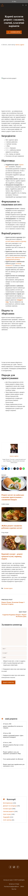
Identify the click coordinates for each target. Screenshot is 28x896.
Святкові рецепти (8, 811)
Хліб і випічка (7, 820)
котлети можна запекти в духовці (16, 241)
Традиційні (6, 817)
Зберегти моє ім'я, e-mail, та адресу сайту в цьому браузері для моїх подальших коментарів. (14, 663)
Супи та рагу (7, 814)
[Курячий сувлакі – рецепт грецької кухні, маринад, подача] (14, 549)
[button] (22, 5)
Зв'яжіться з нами (14, 884)
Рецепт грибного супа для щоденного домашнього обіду (12, 752)
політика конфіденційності (11, 886)
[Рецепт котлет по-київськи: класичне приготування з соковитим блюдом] (14, 490)
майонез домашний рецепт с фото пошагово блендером (13, 736)
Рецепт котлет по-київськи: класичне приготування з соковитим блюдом (12, 497)
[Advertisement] (14, 63)
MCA (22, 886)
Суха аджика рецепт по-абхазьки (13, 759)
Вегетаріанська (7, 803)
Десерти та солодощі (9, 806)
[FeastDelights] (2, 5)
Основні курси (15, 32)
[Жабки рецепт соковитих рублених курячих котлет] (14, 521)
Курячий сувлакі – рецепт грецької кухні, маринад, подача (12, 556)
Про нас (14, 889)
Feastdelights (20, 880)
